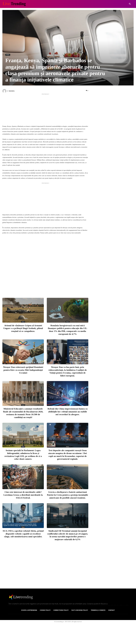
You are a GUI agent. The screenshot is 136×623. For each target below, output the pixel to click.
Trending (12, 91)
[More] (64, 288)
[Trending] (4, 91)
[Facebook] (38, 288)
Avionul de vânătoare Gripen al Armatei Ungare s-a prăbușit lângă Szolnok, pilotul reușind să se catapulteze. (23, 328)
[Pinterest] (51, 288)
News (7, 54)
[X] (44, 288)
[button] (130, 4)
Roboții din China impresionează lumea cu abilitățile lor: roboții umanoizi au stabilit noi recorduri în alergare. (68, 411)
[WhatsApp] (57, 288)
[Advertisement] (45, 109)
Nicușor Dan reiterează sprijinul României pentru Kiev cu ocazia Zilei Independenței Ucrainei (23, 370)
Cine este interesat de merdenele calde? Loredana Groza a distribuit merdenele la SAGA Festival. (23, 495)
